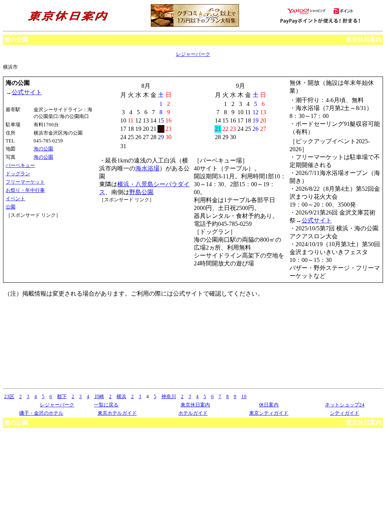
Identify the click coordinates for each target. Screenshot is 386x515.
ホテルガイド (193, 413)
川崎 (99, 396)
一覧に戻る (106, 405)
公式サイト (27, 92)
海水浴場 (147, 168)
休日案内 (269, 405)
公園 (10, 207)
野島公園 (141, 192)
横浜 (121, 396)
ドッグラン (18, 173)
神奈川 (168, 396)
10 (244, 396)
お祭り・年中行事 (25, 190)
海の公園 (43, 149)
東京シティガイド (268, 413)
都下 (62, 396)
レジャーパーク (193, 54)
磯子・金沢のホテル (41, 413)
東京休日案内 (364, 39)
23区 (9, 396)
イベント (15, 198)
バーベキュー (20, 165)
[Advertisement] (40, 247)
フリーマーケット (25, 182)
